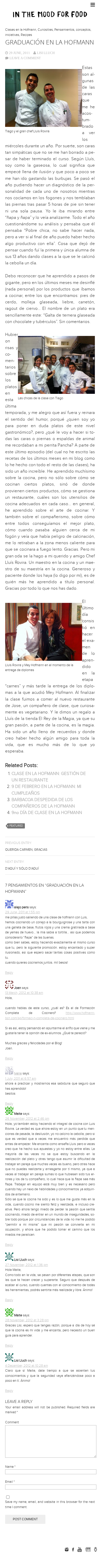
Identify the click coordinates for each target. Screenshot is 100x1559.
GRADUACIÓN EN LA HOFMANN (49, 42)
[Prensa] (95, 1549)
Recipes (26, 35)
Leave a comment (25, 58)
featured (16, 825)
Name (10, 1467)
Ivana (18, 1073)
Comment (12, 1422)
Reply (9, 973)
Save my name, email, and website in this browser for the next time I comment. (50, 1504)
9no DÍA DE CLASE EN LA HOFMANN (47, 812)
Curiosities (45, 30)
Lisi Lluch (46, 53)
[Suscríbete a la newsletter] (88, 1549)
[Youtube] (79, 1549)
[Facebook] (73, 1549)
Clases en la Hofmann (20, 30)
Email (10, 1482)
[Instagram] (66, 1549)
